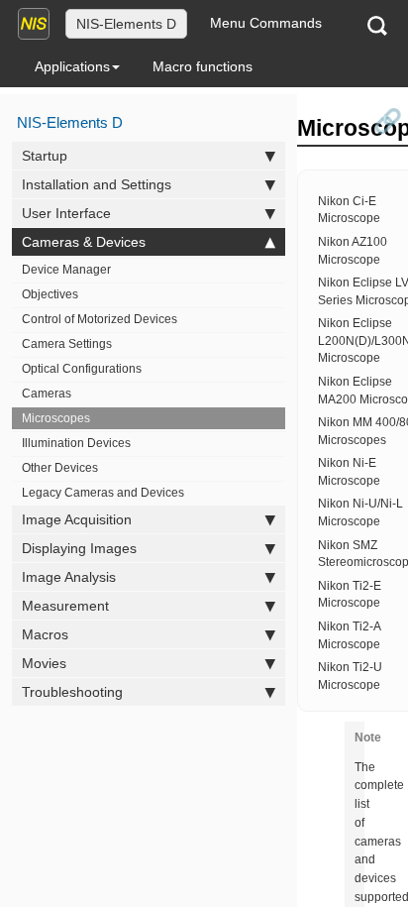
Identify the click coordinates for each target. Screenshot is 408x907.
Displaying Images (79, 548)
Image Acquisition (77, 519)
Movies (44, 663)
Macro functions (203, 66)
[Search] (377, 25)
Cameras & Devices (84, 242)
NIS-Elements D (126, 24)
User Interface (66, 213)
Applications (72, 66)
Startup (44, 156)
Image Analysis (69, 577)
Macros (45, 634)
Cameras (46, 393)
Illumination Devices (76, 443)
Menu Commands (266, 23)
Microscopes (56, 418)
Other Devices (60, 468)
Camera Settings (67, 344)
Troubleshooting (72, 692)
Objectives (50, 294)
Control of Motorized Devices (99, 319)
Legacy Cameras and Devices (103, 493)
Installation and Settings (96, 184)
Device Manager (66, 270)
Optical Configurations (82, 369)
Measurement (65, 606)
